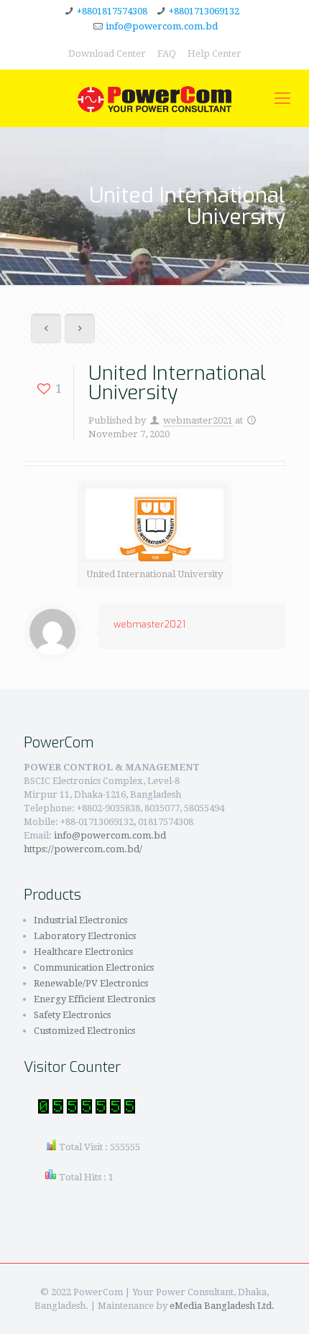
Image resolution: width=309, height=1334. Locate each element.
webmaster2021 (198, 420)
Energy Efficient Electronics (94, 999)
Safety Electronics (72, 1014)
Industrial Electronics (80, 920)
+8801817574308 (112, 11)
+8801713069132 (204, 11)
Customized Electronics (84, 1030)
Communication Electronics (94, 967)
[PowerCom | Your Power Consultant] (154, 98)
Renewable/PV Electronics (91, 983)
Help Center (214, 53)
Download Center (107, 53)
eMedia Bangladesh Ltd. (222, 1305)
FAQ (166, 53)
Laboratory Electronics (85, 935)
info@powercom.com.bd (162, 26)
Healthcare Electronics (83, 951)
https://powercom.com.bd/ (83, 849)
